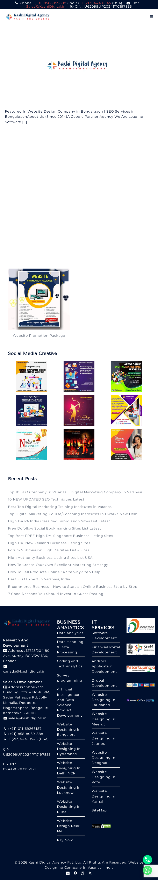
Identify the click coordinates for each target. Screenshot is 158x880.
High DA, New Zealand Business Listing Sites (49, 543)
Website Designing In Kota (103, 777)
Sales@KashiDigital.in (46, 6)
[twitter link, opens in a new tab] (90, 873)
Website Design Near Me (68, 826)
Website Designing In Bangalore (69, 729)
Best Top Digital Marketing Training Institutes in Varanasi (60, 507)
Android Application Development (104, 666)
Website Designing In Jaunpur (103, 738)
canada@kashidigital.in (24, 671)
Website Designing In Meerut (103, 719)
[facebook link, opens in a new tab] (75, 873)
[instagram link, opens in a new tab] (82, 873)
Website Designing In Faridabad (103, 700)
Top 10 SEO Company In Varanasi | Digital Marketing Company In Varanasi (75, 492)
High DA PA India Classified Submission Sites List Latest (59, 521)
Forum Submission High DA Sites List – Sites (48, 550)
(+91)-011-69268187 (24, 729)
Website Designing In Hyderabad (69, 749)
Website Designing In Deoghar (103, 758)
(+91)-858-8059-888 (25, 734)
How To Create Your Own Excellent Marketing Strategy (58, 565)
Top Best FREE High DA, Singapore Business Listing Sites (60, 536)
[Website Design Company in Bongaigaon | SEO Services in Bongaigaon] (79, 66)
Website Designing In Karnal (103, 796)
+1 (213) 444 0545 (95, 3)
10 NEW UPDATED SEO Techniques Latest (46, 499)
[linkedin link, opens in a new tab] (68, 873)
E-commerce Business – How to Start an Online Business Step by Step (72, 587)
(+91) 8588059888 (50, 3)
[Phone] (147, 859)
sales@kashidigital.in (27, 718)
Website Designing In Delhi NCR (69, 768)
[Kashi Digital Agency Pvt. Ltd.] (27, 16)
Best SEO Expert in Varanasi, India (39, 579)
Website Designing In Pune (69, 807)
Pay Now (65, 840)
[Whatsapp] (147, 870)
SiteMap (99, 810)
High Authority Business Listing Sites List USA (50, 558)
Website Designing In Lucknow (69, 787)
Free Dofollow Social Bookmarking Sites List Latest (54, 528)
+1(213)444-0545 (22, 739)
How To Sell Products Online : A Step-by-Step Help (54, 572)
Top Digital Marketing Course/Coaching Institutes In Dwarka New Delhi (73, 514)
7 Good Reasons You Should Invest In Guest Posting (55, 594)
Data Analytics (70, 633)
